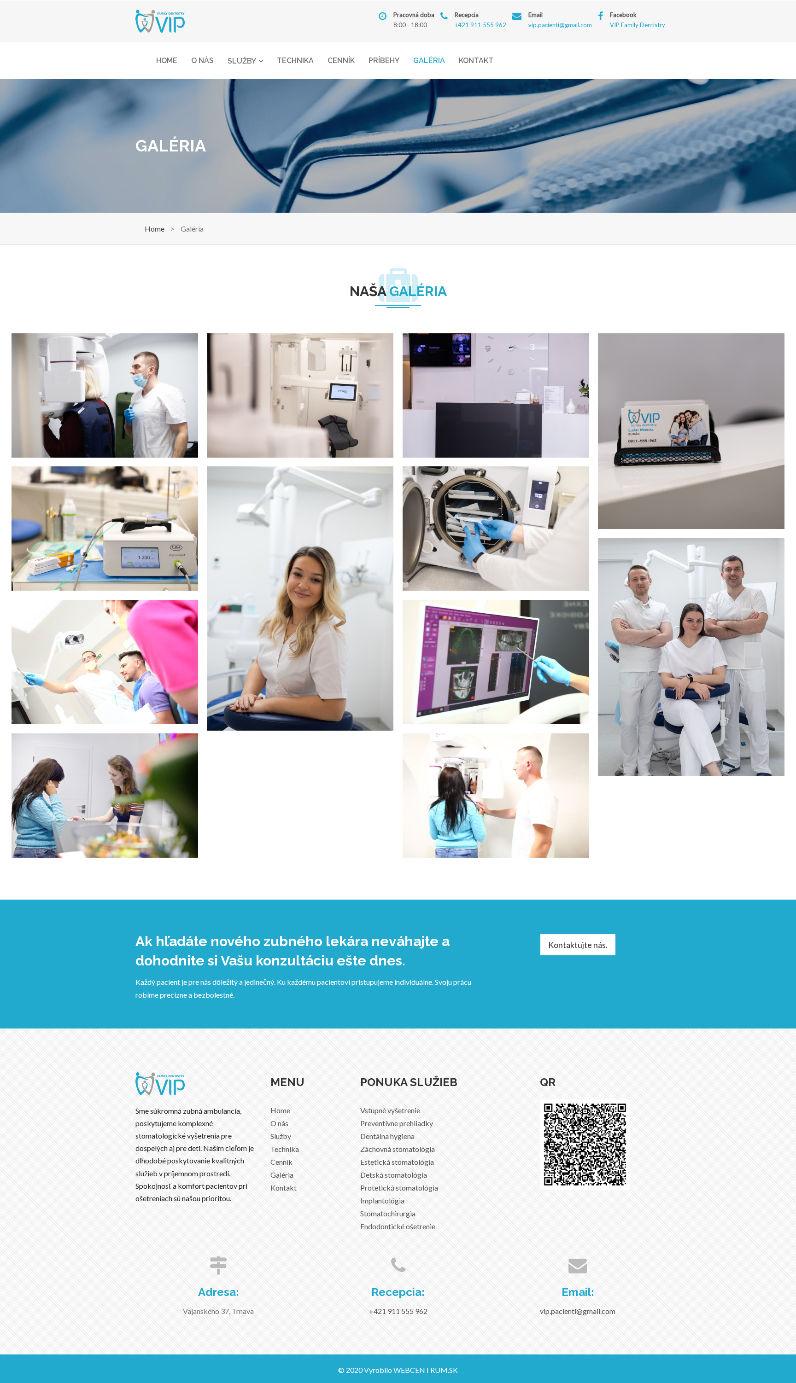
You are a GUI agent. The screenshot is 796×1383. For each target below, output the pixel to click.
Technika (295, 60)
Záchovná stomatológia (397, 1149)
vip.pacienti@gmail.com (560, 25)
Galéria (429, 60)
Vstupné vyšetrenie (390, 1110)
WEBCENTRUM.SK (425, 1370)
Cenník (341, 60)
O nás (202, 60)
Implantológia (382, 1200)
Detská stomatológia (393, 1174)
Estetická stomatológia (397, 1161)
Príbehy (384, 60)
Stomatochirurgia (388, 1213)
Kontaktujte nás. (578, 945)
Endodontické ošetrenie (397, 1226)
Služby (242, 61)
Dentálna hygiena (387, 1136)
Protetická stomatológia (399, 1187)
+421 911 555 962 (480, 25)
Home (166, 60)
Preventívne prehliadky (396, 1123)
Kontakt (476, 60)
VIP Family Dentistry (637, 25)
